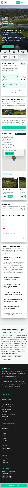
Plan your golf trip (20, 133)
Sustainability (5, 416)
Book (10, 196)
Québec (4, 438)
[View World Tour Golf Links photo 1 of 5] (8, 112)
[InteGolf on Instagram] (7, 476)
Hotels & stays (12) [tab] (19, 174)
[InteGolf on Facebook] (3, 476)
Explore (4, 445)
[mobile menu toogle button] (5, 2)
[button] (14, 158)
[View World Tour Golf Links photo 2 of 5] (20, 112)
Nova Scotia (5, 426)
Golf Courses (9, 19)
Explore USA (5, 451)
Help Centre (5, 458)
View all (23, 63)
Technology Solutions (7, 406)
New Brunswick (5, 435)
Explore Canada (6, 448)
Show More (5, 42)
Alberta (4, 433)
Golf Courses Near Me (7, 404)
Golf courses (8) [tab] (7, 174)
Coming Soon (5, 419)
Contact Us (5, 462)
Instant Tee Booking (7, 401)
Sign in (17, 2)
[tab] (10, 77)
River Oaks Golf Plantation (7, 190)
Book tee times (9, 153)
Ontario (4, 431)
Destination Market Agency (8, 414)
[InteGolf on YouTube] (10, 476)
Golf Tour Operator (6, 409)
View (5, 196)
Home (3, 19)
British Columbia (6, 428)
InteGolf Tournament (7, 399)
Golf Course (5, 411)
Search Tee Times (8, 46)
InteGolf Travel (5, 397)
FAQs (3, 460)
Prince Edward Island (7, 440)
